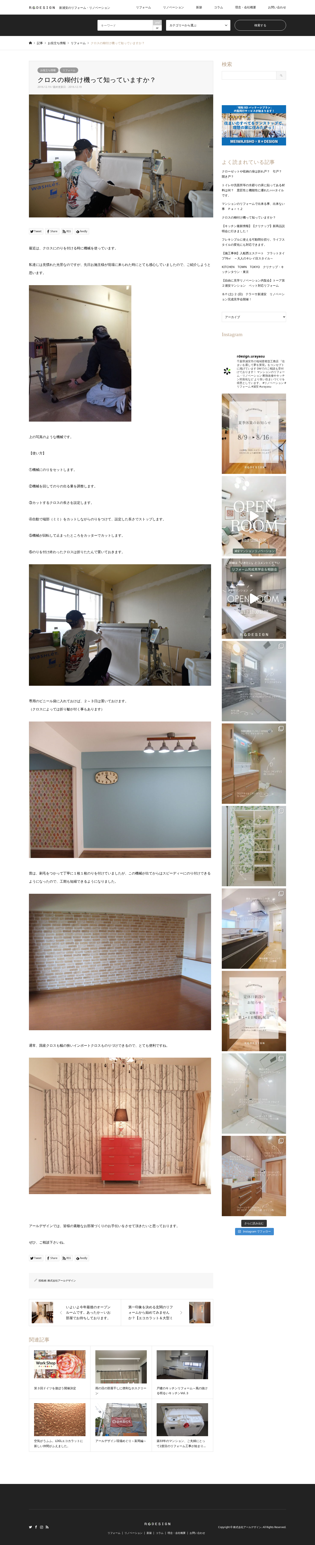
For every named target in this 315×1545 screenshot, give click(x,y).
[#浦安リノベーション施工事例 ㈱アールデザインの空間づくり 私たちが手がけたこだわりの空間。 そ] (254, 681)
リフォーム (143, 7)
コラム (218, 7)
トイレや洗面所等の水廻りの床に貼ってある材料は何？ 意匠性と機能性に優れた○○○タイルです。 (253, 190)
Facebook (36, 1527)
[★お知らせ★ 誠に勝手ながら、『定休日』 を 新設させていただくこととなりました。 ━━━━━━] (254, 1011)
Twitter (30, 1527)
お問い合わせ (277, 7)
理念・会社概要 (245, 7)
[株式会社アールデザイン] (157, 1523)
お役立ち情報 (48, 70)
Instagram (41, 1527)
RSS (47, 1527)
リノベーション (173, 7)
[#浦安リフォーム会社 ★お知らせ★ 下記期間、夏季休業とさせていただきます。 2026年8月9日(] (254, 434)
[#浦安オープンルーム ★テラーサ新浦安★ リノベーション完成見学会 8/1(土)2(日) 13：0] (254, 516)
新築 (199, 7)
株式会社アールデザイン (62, 1280)
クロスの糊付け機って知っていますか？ (249, 217)
